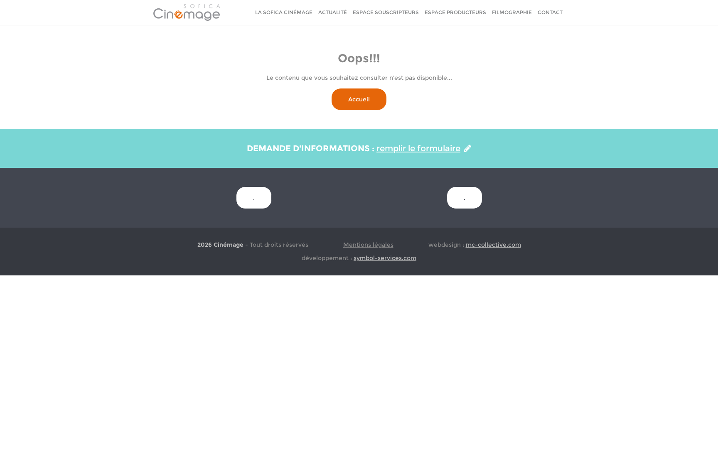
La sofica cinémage (283, 12)
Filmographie (512, 12)
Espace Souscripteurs (386, 12)
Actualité (332, 12)
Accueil (359, 99)
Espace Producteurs (455, 12)
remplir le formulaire (418, 148)
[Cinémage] (186, 12)
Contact (550, 12)
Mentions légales (368, 244)
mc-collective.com (493, 244)
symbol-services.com (385, 258)
